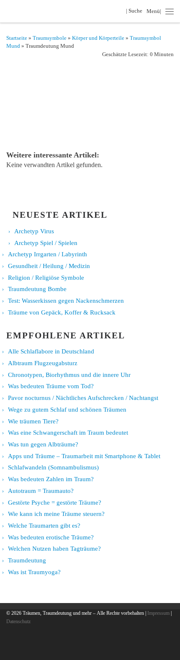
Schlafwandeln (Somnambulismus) (53, 467)
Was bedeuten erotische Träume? (51, 537)
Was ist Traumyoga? (34, 572)
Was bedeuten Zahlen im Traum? (51, 479)
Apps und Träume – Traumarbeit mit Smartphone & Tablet (84, 456)
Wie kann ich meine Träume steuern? (56, 513)
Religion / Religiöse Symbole (46, 277)
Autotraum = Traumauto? (41, 490)
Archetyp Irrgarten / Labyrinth (47, 254)
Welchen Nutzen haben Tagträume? (54, 548)
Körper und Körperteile (98, 38)
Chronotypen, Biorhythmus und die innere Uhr (69, 374)
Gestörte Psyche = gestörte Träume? (54, 502)
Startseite (16, 38)
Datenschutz (18, 621)
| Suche (136, 10)
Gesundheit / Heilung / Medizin (49, 266)
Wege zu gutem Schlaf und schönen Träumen (67, 409)
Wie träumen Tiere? (33, 421)
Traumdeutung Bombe (37, 289)
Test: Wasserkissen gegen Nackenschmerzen (66, 300)
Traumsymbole (50, 38)
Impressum (158, 613)
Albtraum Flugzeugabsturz (42, 363)
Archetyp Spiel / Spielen (45, 243)
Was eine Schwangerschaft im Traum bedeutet (68, 432)
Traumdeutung (27, 560)
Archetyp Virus (34, 231)
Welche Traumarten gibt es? (44, 525)
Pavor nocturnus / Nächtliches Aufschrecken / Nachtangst (83, 397)
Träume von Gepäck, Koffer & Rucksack (62, 312)
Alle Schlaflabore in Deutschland (51, 351)
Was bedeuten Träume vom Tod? (51, 386)
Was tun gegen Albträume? (43, 444)
